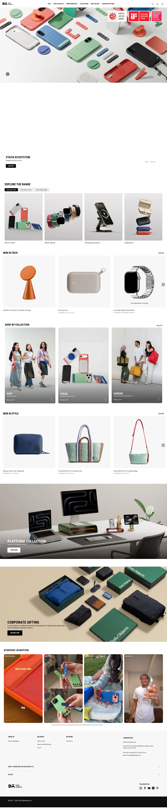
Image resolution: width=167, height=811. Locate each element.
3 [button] (149, 161)
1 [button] (146, 161)
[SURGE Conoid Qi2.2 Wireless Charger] (29, 281)
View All (159, 325)
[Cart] (162, 4)
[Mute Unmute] (10, 720)
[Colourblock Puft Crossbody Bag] (139, 442)
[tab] (11, 189)
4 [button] (151, 161)
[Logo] (14, 4)
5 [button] (152, 161)
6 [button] (154, 161)
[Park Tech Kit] (84, 281)
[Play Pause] (6, 720)
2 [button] (147, 161)
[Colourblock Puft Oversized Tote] (84, 442)
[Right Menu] (157, 4)
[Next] (161, 688)
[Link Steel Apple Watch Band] (139, 281)
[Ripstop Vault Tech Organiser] (29, 442)
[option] (83, 91)
